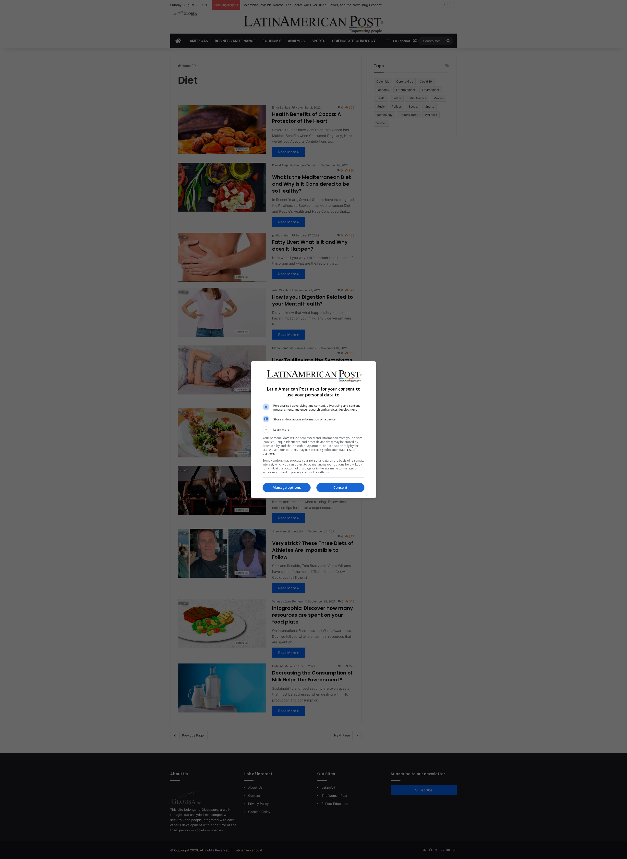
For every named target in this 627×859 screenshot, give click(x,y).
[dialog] (313, 429)
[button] (313, 429)
